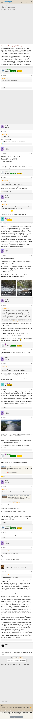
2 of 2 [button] (20, 657)
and (7, 191)
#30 (31, 363)
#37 (31, 571)
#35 (31, 532)
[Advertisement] (16, 27)
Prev (16, 657)
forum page (25, 51)
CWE (3, 705)
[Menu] (2, 1)
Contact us (3, 707)
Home (27, 707)
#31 (31, 389)
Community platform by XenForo (13, 710)
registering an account (16, 58)
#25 (31, 201)
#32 (31, 417)
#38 (31, 650)
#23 (31, 153)
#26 (31, 224)
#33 (31, 460)
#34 (31, 486)
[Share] (29, 75)
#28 (31, 305)
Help (24, 707)
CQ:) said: (4, 78)
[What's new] (31, 1)
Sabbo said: (4, 308)
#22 (31, 131)
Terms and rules (10, 707)
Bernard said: (5, 134)
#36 (31, 547)
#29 (31, 349)
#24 (31, 177)
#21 (31, 75)
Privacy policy (18, 707)
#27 (31, 255)
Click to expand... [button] (16, 321)
